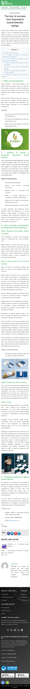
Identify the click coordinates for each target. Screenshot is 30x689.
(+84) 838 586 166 (11, 654)
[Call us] (18, 630)
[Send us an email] (15, 630)
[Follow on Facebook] (8, 630)
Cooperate (25, 597)
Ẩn (17, 49)
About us (24, 594)
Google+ (4, 600)
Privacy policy (5, 607)
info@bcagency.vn (14, 520)
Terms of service (6, 610)
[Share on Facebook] (8, 533)
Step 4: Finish (9, 72)
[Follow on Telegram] (22, 630)
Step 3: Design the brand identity (15, 70)
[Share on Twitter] (12, 533)
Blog (3, 613)
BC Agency (15, 687)
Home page (4, 7)
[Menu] (27, 3)
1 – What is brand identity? (10, 53)
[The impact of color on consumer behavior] (4, 553)
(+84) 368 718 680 (12, 657)
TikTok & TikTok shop (7, 597)
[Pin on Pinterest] (15, 533)
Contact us (25, 600)
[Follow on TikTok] (11, 630)
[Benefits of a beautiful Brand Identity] (4, 546)
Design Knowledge (14, 7)
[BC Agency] (7, 2)
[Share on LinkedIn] (19, 533)
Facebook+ (5, 594)
